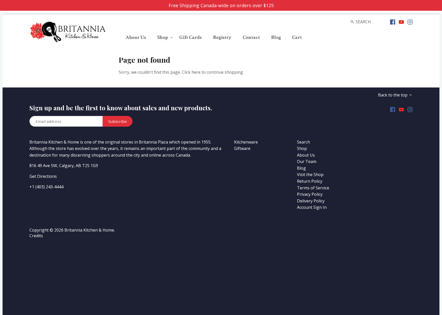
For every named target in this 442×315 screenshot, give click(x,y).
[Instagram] (410, 21)
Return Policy (309, 181)
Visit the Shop (310, 174)
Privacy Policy (310, 194)
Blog (301, 168)
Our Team (306, 161)
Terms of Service (313, 188)
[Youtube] (401, 21)
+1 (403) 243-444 (45, 187)
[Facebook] (392, 21)
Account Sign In (312, 207)
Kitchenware (246, 142)
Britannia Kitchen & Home (89, 230)
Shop (302, 148)
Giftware (242, 148)
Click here (191, 72)
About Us (306, 155)
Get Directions (43, 176)
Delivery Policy (311, 201)
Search (303, 142)
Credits (36, 235)
